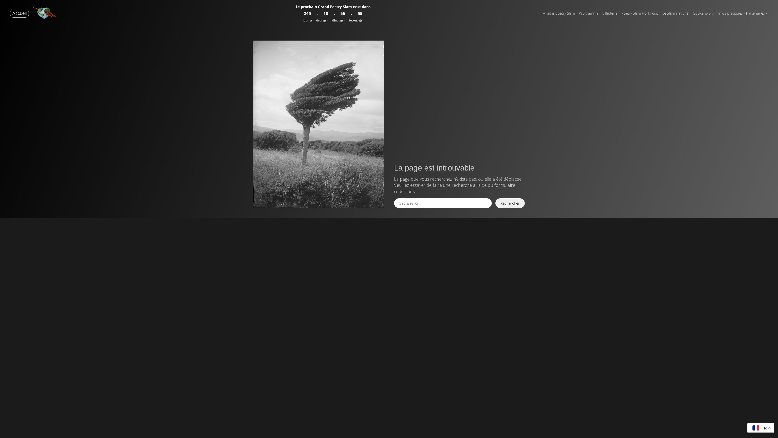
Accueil (19, 13)
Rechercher (509, 203)
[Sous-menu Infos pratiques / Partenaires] (767, 13)
